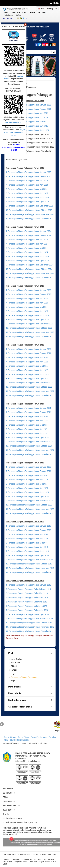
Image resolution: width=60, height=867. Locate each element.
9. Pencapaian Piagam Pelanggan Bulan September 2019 (29, 560)
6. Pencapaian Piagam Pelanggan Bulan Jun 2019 (27, 547)
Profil (11, 653)
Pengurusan (14, 686)
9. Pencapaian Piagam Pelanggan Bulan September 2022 (29, 383)
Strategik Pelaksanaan (20, 706)
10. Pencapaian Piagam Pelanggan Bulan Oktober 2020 (29, 505)
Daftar (18, 15)
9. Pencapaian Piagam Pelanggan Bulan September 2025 (29, 206)
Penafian (52, 737)
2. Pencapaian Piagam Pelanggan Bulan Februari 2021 (28, 412)
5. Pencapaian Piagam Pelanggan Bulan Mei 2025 (27, 189)
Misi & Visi (15, 663)
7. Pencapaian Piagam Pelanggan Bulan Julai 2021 (27, 433)
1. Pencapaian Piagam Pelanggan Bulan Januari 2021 (28, 408)
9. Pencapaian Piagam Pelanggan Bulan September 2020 (29, 501)
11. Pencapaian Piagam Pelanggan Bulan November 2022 (30, 391)
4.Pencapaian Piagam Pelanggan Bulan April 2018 (27, 597)
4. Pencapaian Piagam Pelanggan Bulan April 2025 (27, 185)
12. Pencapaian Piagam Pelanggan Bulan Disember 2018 (30, 631)
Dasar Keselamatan (39, 737)
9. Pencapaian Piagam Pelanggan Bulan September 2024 (29, 265)
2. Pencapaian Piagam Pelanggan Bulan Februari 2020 (28, 471)
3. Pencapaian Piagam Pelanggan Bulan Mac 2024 (27, 240)
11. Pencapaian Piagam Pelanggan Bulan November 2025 (30, 214)
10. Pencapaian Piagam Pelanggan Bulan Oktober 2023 (29, 328)
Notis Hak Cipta (22, 740)
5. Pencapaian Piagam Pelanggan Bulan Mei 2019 (27, 543)
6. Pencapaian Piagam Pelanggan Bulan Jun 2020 (27, 488)
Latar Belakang (17, 659)
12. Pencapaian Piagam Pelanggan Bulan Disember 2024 (30, 277)
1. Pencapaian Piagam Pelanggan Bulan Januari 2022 (28, 349)
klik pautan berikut (13, 122)
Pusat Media (14, 693)
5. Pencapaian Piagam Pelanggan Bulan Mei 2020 (27, 484)
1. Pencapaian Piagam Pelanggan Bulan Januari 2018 (28, 585)
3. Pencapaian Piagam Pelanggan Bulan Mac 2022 (27, 357)
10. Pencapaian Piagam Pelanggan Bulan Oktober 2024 (29, 269)
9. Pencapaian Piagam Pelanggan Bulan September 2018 (29, 619)
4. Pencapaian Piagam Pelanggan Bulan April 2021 (27, 421)
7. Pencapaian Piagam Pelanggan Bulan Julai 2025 (27, 197)
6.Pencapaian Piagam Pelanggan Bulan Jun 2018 (26, 606)
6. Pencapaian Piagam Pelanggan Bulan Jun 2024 (27, 252)
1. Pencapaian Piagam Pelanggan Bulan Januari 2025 (28, 172)
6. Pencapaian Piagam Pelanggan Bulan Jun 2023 (27, 311)
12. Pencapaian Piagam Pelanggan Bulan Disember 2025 (30, 219)
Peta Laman (9, 15)
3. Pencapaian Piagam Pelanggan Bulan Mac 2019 (27, 534)
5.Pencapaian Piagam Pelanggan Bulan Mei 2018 (26, 602)
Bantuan (41, 12)
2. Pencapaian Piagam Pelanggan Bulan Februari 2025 (28, 176)
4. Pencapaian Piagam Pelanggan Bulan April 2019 (27, 539)
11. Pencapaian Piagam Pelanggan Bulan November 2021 (30, 450)
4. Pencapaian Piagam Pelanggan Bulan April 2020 (27, 480)
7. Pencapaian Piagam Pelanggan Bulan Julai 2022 (27, 374)
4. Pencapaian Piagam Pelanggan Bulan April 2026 (27, 117)
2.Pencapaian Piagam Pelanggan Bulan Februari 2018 (28, 589)
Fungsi (14, 670)
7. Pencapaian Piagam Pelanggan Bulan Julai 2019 (27, 551)
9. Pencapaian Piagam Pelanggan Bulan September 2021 (29, 442)
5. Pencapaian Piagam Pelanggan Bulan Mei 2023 (27, 307)
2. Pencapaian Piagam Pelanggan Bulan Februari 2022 (28, 353)
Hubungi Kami (9, 12)
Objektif (14, 666)
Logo (13, 673)
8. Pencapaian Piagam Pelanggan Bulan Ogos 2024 (27, 261)
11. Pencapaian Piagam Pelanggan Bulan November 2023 (30, 332)
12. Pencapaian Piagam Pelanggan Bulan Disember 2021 (30, 454)
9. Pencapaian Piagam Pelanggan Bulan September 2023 (29, 324)
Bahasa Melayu (47, 8)
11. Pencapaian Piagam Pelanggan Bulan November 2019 (30, 568)
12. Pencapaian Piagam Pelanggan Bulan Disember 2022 (30, 395)
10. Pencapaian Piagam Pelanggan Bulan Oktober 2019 (29, 564)
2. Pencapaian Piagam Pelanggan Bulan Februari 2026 (28, 109)
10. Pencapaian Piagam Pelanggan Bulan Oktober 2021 (29, 446)
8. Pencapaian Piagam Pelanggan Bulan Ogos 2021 (27, 437)
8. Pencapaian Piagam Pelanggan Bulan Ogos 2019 (27, 555)
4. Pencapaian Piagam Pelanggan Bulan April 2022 (27, 362)
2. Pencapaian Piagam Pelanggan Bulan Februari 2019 (28, 530)
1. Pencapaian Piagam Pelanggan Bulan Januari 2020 (28, 467)
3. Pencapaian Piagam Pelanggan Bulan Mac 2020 (27, 475)
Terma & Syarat (10, 737)
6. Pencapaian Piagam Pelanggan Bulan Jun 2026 (27, 126)
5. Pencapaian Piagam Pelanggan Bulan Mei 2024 (27, 248)
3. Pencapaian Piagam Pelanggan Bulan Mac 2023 (27, 299)
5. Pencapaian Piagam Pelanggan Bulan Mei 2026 (27, 122)
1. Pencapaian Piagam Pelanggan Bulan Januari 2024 (28, 231)
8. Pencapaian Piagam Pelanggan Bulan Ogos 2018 (27, 614)
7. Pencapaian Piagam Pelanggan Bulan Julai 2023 (27, 315)
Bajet (13, 681)
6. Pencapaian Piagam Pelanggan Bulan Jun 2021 (27, 429)
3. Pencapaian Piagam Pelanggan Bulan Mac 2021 (27, 416)
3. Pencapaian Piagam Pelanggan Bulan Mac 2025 (27, 181)
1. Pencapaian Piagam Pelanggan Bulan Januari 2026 (28, 105)
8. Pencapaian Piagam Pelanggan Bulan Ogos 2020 (27, 496)
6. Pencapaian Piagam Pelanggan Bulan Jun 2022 (27, 370)
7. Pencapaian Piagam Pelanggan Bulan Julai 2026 (27, 130)
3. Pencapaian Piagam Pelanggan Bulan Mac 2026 (27, 113)
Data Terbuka (9, 740)
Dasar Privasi (23, 737)
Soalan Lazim (22, 12)
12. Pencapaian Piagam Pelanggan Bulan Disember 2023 (30, 336)
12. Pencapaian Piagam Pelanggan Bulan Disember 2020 (30, 513)
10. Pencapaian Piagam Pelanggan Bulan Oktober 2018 (29, 623)
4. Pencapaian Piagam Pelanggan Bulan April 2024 (27, 244)
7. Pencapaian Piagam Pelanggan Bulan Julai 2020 (27, 492)
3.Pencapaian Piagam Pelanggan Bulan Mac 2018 (27, 593)
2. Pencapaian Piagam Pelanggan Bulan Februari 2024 (28, 235)
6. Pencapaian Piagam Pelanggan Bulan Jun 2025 (27, 193)
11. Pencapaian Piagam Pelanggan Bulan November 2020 (30, 509)
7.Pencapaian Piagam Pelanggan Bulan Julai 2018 (27, 610)
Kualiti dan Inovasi (17, 700)
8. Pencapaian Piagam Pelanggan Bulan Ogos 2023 (27, 320)
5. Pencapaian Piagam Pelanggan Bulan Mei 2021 (27, 425)
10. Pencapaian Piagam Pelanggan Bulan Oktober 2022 (29, 387)
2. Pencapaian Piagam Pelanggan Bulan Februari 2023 (28, 294)
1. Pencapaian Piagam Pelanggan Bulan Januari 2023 (28, 290)
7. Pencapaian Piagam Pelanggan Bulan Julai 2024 (27, 256)
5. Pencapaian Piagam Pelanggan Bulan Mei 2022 (27, 366)
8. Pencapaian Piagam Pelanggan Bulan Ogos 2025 (27, 202)
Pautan (33, 12)
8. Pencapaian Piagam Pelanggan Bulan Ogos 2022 (27, 378)
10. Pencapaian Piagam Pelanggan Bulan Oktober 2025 (29, 210)
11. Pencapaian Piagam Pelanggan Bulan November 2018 (30, 627)
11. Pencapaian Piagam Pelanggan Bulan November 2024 (30, 273)
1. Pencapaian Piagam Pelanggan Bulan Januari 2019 (28, 526)
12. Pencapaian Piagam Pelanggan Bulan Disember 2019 (30, 572)
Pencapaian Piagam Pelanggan (24, 677)
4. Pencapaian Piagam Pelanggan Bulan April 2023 (27, 303)
